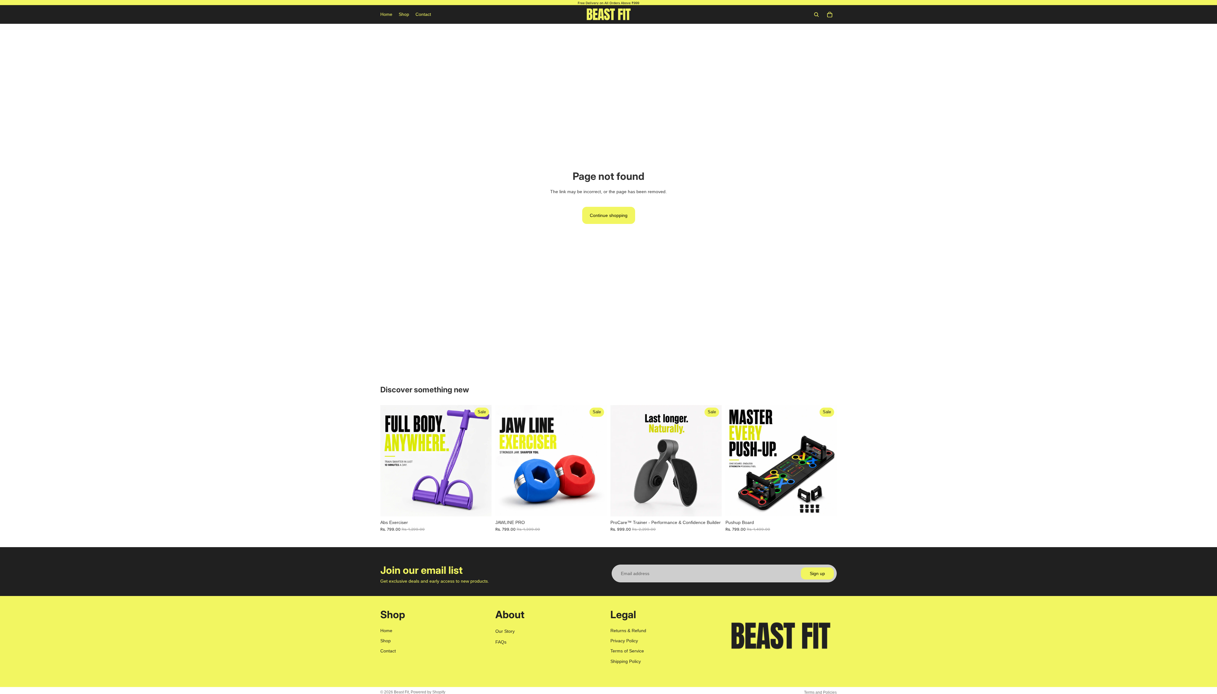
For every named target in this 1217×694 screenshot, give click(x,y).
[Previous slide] (389, 461)
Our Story (505, 631)
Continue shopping (609, 215)
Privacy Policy (624, 640)
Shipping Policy (625, 661)
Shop (385, 640)
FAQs (500, 642)
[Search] (816, 15)
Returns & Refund (628, 630)
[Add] (481, 506)
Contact (388, 651)
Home (386, 630)
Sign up (817, 573)
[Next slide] (482, 461)
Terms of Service (627, 651)
